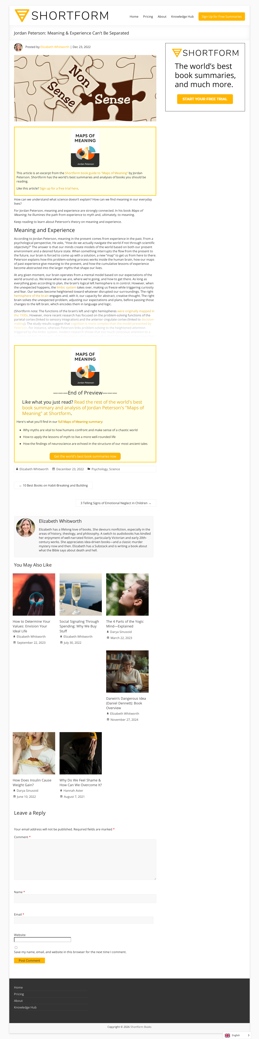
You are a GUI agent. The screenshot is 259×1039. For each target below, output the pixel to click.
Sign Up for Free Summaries (222, 16)
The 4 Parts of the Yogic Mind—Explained (125, 623)
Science (114, 469)
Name (19, 892)
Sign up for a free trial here (59, 188)
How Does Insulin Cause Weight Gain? (32, 782)
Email (19, 914)
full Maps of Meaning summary (80, 422)
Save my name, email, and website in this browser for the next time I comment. (70, 952)
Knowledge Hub (182, 16)
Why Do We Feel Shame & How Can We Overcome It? (81, 782)
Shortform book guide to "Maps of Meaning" (96, 173)
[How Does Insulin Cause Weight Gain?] (34, 734)
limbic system (66, 287)
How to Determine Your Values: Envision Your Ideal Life (31, 626)
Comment (22, 837)
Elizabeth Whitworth (54, 47)
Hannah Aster (73, 790)
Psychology (100, 469)
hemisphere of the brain (31, 296)
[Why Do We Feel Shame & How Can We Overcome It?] (81, 734)
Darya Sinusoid (121, 632)
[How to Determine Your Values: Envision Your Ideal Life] (34, 575)
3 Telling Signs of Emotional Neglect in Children (116, 503)
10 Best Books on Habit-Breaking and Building (53, 485)
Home (134, 16)
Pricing (148, 16)
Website (20, 935)
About (162, 16)
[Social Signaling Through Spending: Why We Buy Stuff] (81, 575)
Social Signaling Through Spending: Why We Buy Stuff (79, 626)
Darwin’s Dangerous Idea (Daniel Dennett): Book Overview (126, 703)
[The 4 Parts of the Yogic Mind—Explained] (127, 575)
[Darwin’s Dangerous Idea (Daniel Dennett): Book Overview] (127, 652)
